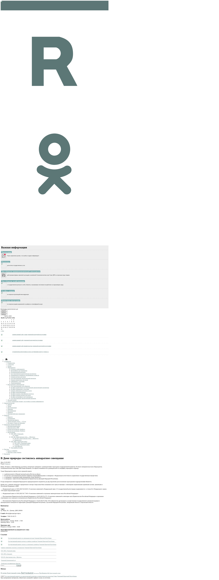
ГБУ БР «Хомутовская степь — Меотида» (23, 437)
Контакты (7, 454)
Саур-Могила (18, 446)
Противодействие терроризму (16, 414)
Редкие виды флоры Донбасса (16, 431)
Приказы (10, 409)
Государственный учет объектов (20, 386)
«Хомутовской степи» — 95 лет (17, 421)
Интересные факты (13, 420)
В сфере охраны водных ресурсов (21, 395)
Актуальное (27, 572)
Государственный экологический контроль (23, 378)
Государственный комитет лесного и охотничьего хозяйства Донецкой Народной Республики (32, 544)
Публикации (11, 418)
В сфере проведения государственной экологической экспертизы (30, 387)
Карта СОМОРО (12, 451)
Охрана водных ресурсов (18, 377)
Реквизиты (6, 262)
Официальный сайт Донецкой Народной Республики (27, 340)
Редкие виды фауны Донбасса (16, 429)
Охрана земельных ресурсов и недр (21, 390)
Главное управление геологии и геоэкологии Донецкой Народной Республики (21, 547)
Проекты (10, 412)
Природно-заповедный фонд (12, 424)
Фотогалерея (11, 432)
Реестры (6, 449)
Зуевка (16, 435)
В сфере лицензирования (18, 392)
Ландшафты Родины (17, 447)
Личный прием (12, 400)
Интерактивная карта (14, 426)
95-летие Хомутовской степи (10, 573)
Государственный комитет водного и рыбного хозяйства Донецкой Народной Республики (31, 541)
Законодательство (9, 403)
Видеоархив (36, 573)
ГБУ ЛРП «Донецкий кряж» (19, 441)
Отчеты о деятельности (18, 369)
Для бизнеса (43, 573)
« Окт (2, 331)
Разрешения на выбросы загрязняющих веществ (25, 375)
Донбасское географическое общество (10, 563)
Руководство (11, 363)
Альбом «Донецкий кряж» (22, 444)
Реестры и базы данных (14, 452)
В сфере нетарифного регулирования (22, 397)
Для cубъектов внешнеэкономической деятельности (21, 271)
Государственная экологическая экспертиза (23, 373)
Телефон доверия (8, 291)
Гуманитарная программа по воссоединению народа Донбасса (30, 351)
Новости (6, 415)
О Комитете (7, 361)
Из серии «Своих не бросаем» (16, 423)
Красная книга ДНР (13, 427)
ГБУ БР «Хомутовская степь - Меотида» (11, 557)
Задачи (9, 366)
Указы (9, 406)
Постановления (12, 407)
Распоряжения (12, 410)
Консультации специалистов (16, 384)
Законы (10, 404)
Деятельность (11, 367)
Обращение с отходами (17, 381)
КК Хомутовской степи (53, 573)
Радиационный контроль (18, 372)
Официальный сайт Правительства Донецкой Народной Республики (31, 346)
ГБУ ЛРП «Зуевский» (17, 434)
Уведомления (6, 252)
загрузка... (4, 310)
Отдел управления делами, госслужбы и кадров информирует (26, 401)
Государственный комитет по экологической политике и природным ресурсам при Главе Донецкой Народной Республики (41, 576)
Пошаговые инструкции (11, 300)
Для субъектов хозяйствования (13, 281)
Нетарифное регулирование (19, 370)
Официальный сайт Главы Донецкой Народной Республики (29, 334)
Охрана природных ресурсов (19, 380)
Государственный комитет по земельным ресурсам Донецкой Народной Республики (29, 538)
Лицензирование (16, 383)
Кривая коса (17, 440)
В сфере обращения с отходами (20, 389)
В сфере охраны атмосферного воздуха (22, 394)
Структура (11, 364)
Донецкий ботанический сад (8, 560)
